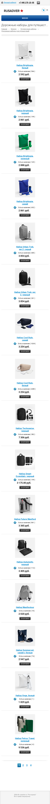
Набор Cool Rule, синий (25, 338)
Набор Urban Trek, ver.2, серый (25, 248)
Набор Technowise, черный (25, 429)
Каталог (14, 29)
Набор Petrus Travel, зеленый (25, 739)
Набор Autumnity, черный (25, 563)
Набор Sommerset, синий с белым (25, 651)
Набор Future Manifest (25, 519)
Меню (25, 18)
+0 (47, 10)
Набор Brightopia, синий (25, 202)
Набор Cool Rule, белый (25, 384)
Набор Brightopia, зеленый (25, 157)
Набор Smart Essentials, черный (25, 475)
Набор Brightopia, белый (25, 66)
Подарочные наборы (28, 29)
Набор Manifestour (25, 607)
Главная (4, 29)
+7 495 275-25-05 (26, 3)
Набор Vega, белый (25, 695)
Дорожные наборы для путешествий (15, 31)
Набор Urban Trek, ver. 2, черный (25, 293)
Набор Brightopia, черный (25, 112)
